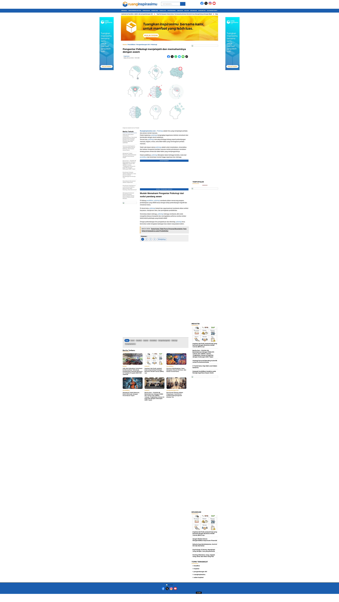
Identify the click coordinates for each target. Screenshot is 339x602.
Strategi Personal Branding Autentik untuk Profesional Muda (205, 361)
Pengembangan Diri (134, 10)
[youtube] (214, 4)
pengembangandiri (164, 340)
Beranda (124, 10)
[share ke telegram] (180, 57)
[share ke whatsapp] (176, 57)
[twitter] (206, 4)
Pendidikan (146, 10)
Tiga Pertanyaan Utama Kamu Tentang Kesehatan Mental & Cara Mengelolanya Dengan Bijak (172, 14)
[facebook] (202, 4)
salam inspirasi (198, 577)
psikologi (154, 135)
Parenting (154, 10)
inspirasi (146, 340)
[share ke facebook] (169, 57)
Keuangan (193, 10)
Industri (180, 10)
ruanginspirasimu (130, 344)
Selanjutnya (162, 239)
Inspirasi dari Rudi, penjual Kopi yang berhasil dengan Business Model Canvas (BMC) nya (205, 345)
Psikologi (163, 10)
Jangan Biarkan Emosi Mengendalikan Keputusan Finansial (205, 539)
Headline (139, 340)
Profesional (171, 10)
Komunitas (202, 10)
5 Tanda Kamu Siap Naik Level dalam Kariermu (205, 366)
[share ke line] (183, 57)
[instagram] (210, 4)
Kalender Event (212, 10)
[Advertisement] (169, 598)
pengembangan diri (200, 571)
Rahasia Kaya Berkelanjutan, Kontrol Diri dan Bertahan (205, 545)
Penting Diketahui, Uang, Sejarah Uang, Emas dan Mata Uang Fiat (204, 555)
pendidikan (143, 157)
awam (132, 340)
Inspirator (127, 56)
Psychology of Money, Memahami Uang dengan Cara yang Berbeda (204, 550)
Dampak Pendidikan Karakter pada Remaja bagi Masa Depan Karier (204, 372)
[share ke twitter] (172, 57)
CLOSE (199, 592)
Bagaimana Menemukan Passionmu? (214, 14)
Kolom (186, 10)
